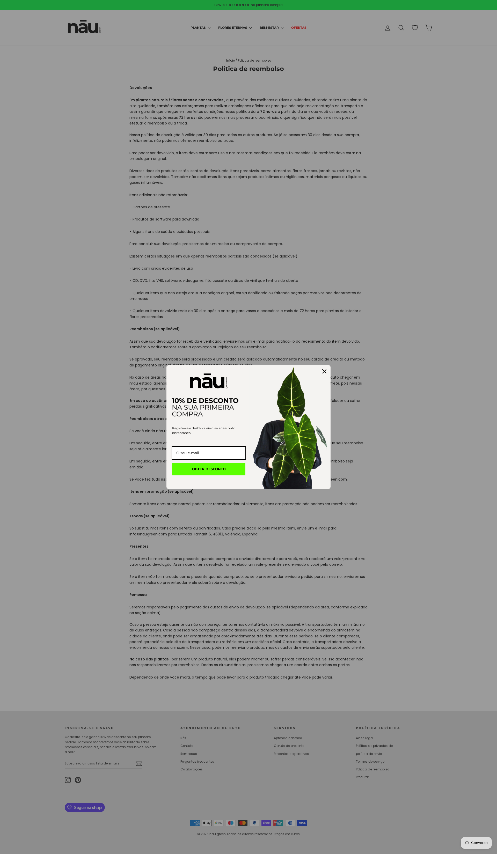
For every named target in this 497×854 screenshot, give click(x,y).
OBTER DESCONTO (209, 469)
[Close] (324, 371)
